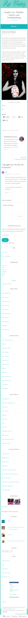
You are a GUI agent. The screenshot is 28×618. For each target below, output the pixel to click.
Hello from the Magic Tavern (9, 470)
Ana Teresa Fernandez (7, 340)
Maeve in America (6, 478)
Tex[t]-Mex (4, 325)
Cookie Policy (4, 611)
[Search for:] (14, 602)
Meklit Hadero (5, 435)
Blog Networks (12, 582)
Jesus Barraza (5, 360)
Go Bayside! (5, 466)
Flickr (3, 267)
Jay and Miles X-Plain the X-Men (9, 474)
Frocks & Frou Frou (6, 301)
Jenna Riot (4, 419)
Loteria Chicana (5, 305)
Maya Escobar (5, 309)
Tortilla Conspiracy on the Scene (16, 541)
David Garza (5, 407)
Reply (6, 192)
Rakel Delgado (5, 321)
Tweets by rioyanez (6, 284)
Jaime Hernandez (6, 348)
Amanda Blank (5, 399)
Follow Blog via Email (14, 226)
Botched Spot (5, 297)
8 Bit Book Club (5, 457)
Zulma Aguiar (5, 388)
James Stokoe (5, 352)
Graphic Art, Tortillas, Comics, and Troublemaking (14, 15)
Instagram (4, 271)
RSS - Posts (4, 252)
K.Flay (3, 423)
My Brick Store (5, 317)
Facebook (4, 265)
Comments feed (6, 573)
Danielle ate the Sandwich (8, 403)
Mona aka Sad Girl (6, 313)
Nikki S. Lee (4, 372)
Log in (3, 564)
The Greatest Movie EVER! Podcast (10, 482)
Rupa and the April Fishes (8, 439)
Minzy (9, 521)
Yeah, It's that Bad (6, 490)
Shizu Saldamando (6, 376)
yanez (13, 34)
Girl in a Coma (5, 411)
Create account (6, 560)
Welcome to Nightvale (7, 486)
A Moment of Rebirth (20, 158)
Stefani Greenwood (7, 380)
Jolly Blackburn (5, 364)
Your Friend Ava (5, 329)
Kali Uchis (4, 427)
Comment (19, 216)
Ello (3, 275)
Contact (10, 534)
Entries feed (5, 569)
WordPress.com (6, 577)
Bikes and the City (6, 293)
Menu (15, 26)
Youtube (4, 269)
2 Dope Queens (5, 453)
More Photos (5, 506)
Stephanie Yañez (6, 443)
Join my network (13, 594)
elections (16, 130)
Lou (6, 172)
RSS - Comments (6, 256)
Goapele (4, 415)
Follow (5, 240)
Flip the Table (5, 461)
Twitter (3, 273)
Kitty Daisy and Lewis (7, 431)
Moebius (4, 368)
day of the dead (9, 130)
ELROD (3, 344)
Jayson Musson (5, 356)
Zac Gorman (5, 384)
